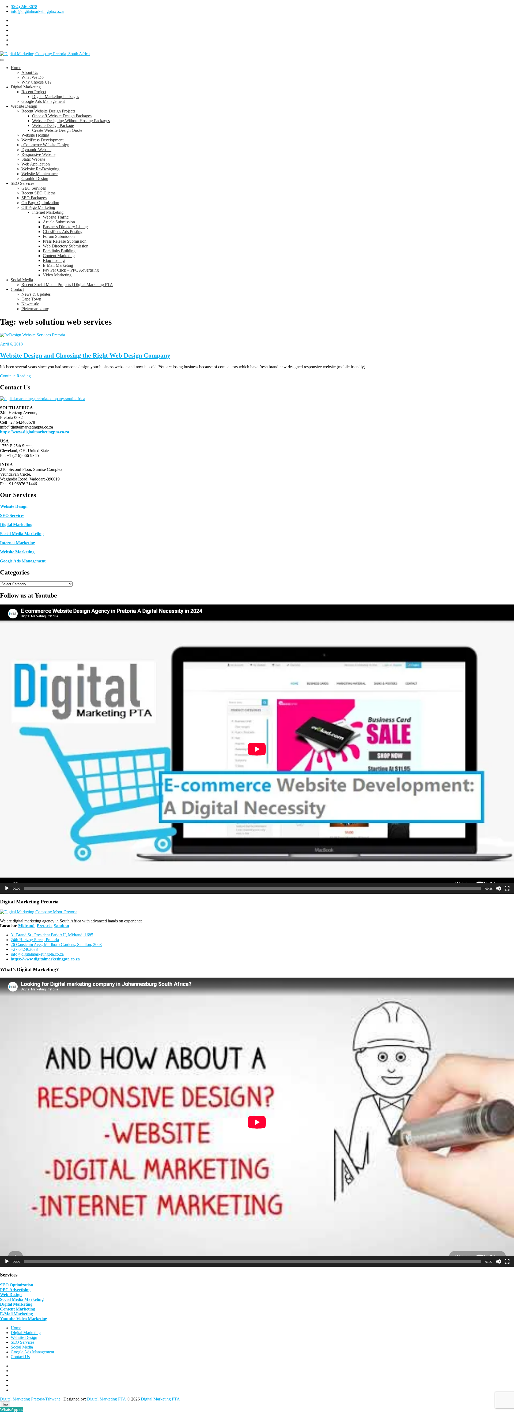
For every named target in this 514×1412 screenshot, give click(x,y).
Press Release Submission (64, 241)
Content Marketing (59, 255)
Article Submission (59, 222)
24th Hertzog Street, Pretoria (35, 939)
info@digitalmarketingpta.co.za (37, 11)
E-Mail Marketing (58, 265)
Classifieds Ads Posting (62, 231)
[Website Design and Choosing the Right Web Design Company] (32, 335)
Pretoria (44, 925)
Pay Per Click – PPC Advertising (71, 270)
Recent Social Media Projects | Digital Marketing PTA (67, 284)
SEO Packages (34, 198)
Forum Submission (59, 236)
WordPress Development (42, 140)
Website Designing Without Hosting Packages (71, 120)
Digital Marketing (26, 87)
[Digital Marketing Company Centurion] (38, 912)
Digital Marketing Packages (55, 96)
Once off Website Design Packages (62, 116)
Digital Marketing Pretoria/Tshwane (30, 1399)
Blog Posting (54, 260)
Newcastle (30, 304)
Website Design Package (53, 125)
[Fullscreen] (507, 888)
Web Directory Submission (65, 246)
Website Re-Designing (40, 169)
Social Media (22, 279)
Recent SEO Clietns (38, 193)
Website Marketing (17, 552)
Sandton (61, 925)
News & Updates (36, 294)
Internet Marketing (47, 212)
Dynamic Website (36, 149)
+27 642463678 (24, 949)
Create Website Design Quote (57, 130)
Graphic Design (34, 178)
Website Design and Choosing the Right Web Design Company (85, 355)
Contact (17, 289)
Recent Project (33, 91)
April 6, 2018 (11, 344)
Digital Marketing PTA (106, 1399)
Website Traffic (56, 217)
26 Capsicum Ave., (56, 944)
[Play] (7, 888)
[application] (257, 749)
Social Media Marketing (22, 533)
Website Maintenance (39, 173)
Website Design (24, 106)
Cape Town (31, 299)
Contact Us (20, 1356)
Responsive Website (38, 154)
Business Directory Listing (65, 226)
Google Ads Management (43, 101)
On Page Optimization (40, 202)
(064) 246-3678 (24, 6)
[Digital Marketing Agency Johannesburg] (42, 398)
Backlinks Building (59, 251)
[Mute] (498, 888)
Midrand (26, 925)
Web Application (35, 164)
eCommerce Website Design (45, 144)
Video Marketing (57, 275)
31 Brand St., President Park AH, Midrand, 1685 (52, 935)
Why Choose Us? (36, 82)
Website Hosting (35, 135)
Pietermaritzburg (35, 308)
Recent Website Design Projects (48, 111)
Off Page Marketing (38, 207)
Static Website (33, 159)
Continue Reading (15, 376)
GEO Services (33, 188)
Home (16, 67)
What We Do (32, 77)
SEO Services (22, 183)
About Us (29, 72)
